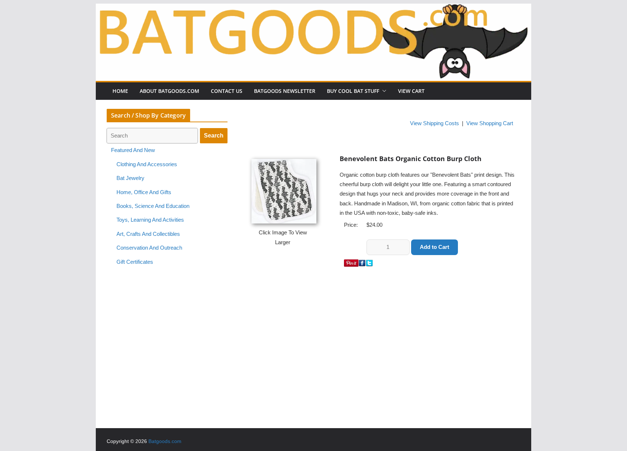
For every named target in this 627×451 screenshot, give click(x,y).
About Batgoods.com (169, 90)
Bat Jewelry (130, 178)
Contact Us (226, 90)
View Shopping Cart (489, 123)
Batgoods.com (164, 441)
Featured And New (133, 150)
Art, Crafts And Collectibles (148, 234)
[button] (382, 91)
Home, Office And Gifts (143, 192)
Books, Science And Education (152, 206)
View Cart (411, 90)
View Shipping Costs (434, 123)
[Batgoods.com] (313, 8)
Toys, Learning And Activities (150, 220)
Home (120, 90)
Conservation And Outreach (149, 248)
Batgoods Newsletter (284, 90)
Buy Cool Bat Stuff (353, 90)
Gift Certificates (134, 262)
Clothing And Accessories (146, 164)
